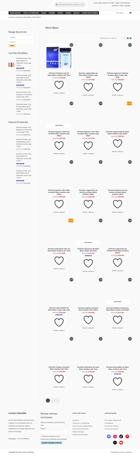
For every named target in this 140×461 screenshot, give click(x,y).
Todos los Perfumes (31, 13)
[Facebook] (109, 436)
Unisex (60, 13)
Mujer (44, 13)
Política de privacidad (80, 435)
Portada (11, 17)
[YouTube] (121, 442)
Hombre (52, 13)
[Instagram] (115, 436)
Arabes (68, 13)
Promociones (15, 13)
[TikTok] (121, 436)
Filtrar (12, 45)
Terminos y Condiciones (81, 423)
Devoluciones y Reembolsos (82, 426)
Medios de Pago (78, 432)
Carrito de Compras (111, 429)
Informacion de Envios (80, 429)
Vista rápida (59, 69)
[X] (115, 442)
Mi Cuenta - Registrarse (113, 420)
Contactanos (109, 423)
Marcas (76, 13)
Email (43, 428)
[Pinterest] (127, 436)
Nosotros (76, 420)
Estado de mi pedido (90, 13)
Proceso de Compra (111, 426)
